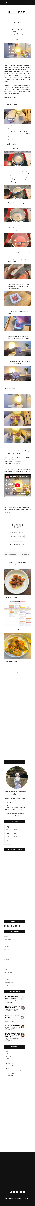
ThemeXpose (18, 1198)
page (8, 512)
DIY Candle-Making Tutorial (14, 1070)
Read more (12, 1002)
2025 (7, 1053)
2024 (7, 1056)
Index (5, 952)
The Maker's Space (20, 544)
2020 (7, 1078)
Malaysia (6, 959)
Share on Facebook (18, 532)
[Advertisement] (17, 738)
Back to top (25, 1204)
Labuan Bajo (7, 956)
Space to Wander (8, 976)
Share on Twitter (18, 536)
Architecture (7, 939)
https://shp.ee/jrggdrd (10, 459)
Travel (6, 986)
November (10, 1063)
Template (6, 979)
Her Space (7, 949)
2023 (7, 1058)
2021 (7, 1061)
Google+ (8, 842)
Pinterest (15, 836)
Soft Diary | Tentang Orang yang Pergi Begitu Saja (11, 997)
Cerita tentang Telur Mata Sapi (12, 1025)
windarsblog (10, 1201)
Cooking (6, 946)
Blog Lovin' (7, 836)
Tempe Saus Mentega (12, 597)
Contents (6, 942)
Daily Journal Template (13, 629)
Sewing (6, 966)
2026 (7, 1051)
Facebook (15, 829)
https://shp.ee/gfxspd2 (18, 463)
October (10, 1066)
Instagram (8, 829)
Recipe (6, 962)
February (10, 1073)
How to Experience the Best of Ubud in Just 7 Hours (12, 1006)
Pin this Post (18, 540)
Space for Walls (8, 972)
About (6, 936)
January (10, 1075)
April (9, 1068)
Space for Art (7, 969)
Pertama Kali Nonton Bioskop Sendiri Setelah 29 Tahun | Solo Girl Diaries (12, 1035)
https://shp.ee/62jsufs (18, 461)
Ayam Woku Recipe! (11, 661)
